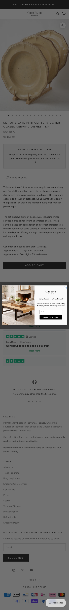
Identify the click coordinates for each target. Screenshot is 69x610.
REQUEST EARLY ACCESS (50, 317)
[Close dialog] (65, 287)
